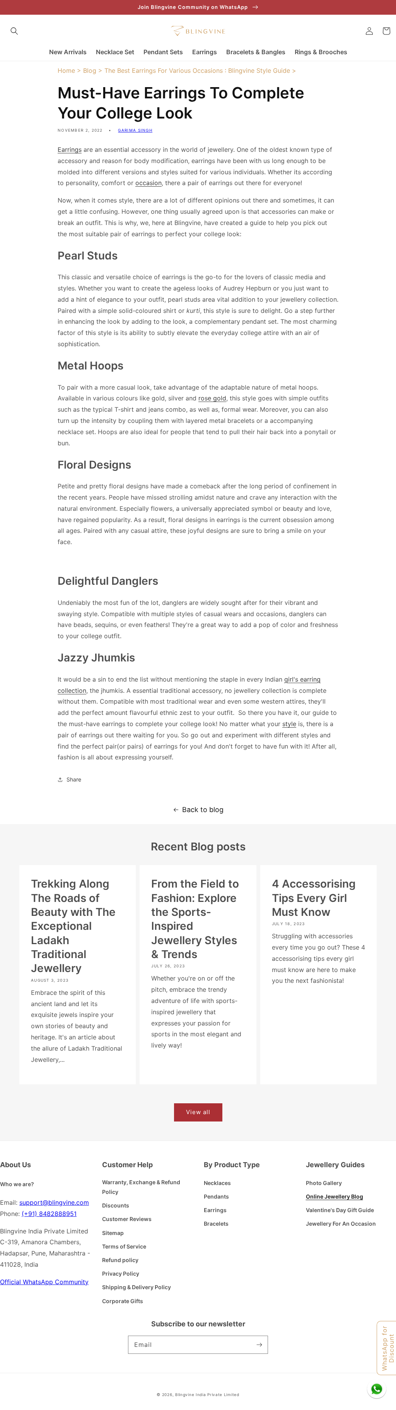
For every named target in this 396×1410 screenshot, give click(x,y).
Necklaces (217, 1183)
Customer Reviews (127, 1219)
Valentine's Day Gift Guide (340, 1210)
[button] (14, 31)
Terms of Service (124, 1246)
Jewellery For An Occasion (341, 1223)
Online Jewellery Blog (334, 1196)
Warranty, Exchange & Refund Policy (141, 1187)
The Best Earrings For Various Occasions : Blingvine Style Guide (197, 70)
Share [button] (74, 779)
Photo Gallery (324, 1183)
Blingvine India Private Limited (207, 1394)
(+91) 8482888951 (49, 1214)
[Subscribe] (259, 1344)
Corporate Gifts (122, 1301)
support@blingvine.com (54, 1202)
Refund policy (120, 1260)
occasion (148, 183)
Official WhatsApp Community (44, 1282)
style (289, 724)
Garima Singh (135, 130)
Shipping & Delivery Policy (136, 1287)
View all (198, 1112)
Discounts (115, 1205)
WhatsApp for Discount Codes (388, 1348)
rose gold (212, 398)
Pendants (216, 1196)
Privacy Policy (120, 1273)
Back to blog (203, 809)
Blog (89, 70)
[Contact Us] (376, 1388)
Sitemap (113, 1233)
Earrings (70, 149)
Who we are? (17, 1184)
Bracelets (216, 1223)
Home (66, 70)
